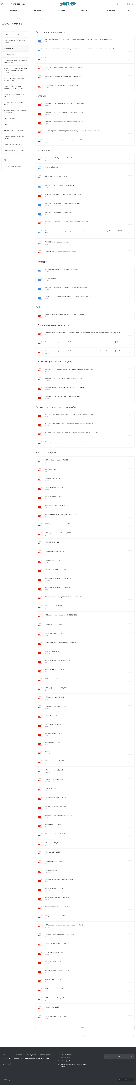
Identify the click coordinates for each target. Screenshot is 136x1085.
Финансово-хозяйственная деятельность (14, 103)
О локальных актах (51, 278)
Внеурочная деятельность (13, 130)
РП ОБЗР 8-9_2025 (51, 715)
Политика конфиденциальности (102, 1079)
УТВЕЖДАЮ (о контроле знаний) (57, 242)
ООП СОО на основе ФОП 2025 (56, 460)
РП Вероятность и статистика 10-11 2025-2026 (61, 615)
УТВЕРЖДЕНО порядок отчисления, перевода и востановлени (68, 296)
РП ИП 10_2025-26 (51, 752)
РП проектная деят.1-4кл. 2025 (56, 943)
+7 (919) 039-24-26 (17, 4)
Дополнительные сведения (14, 150)
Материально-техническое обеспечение (14, 79)
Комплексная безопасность (14, 144)
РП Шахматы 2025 (51, 870)
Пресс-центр (45, 1055)
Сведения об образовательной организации (32, 1058)
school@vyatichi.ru (67, 1061)
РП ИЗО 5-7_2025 (51, 788)
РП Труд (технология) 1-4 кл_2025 (57, 898)
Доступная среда (10, 118)
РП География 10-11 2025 (54, 606)
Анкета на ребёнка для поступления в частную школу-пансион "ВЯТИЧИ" (72, 131)
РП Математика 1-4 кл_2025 (55, 989)
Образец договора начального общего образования (64, 103)
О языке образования (53, 167)
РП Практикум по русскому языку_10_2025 (60, 515)
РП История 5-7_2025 (52, 743)
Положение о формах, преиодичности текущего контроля (66, 222)
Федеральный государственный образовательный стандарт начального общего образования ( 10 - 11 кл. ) (84, 351)
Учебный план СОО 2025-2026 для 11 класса (60, 251)
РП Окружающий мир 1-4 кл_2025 (57, 970)
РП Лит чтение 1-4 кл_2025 (54, 998)
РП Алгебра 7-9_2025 (52, 843)
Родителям (18, 1055)
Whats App (9, 1064)
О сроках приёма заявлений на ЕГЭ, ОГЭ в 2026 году (64, 315)
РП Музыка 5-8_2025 (52, 852)
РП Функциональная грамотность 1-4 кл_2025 (61, 879)
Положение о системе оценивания (58, 212)
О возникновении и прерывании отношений (61, 269)
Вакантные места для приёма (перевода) (15, 111)
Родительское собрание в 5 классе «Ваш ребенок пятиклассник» (69, 423)
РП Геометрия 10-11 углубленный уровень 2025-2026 (64, 597)
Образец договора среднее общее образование (63, 396)
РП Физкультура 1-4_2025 (54, 888)
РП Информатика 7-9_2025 (54, 761)
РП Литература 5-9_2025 (54, 861)
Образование (9, 54)
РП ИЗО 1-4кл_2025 (52, 1007)
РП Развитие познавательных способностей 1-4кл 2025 (65, 925)
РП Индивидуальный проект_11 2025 (58, 578)
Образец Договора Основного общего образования (64, 387)
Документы (8, 48)
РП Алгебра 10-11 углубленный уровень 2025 (61, 642)
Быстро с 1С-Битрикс (125, 1080)
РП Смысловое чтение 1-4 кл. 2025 (57, 907)
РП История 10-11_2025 (53, 560)
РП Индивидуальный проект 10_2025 (58, 588)
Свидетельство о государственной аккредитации (63, 67)
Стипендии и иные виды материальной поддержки (13, 87)
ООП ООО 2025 (50, 469)
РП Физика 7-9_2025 (52, 679)
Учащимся (31, 1055)
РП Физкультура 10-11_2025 (54, 487)
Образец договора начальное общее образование (64, 378)
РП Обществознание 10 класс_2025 (58, 533)
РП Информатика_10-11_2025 (55, 569)
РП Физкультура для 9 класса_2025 (57, 660)
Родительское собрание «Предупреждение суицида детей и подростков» (72, 433)
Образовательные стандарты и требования (15, 61)
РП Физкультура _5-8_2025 (54, 670)
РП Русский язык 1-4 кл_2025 (55, 916)
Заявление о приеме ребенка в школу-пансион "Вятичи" (65, 140)
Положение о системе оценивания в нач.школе (62, 203)
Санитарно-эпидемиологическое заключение (62, 85)
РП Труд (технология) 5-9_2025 (56, 688)
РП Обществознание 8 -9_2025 (56, 706)
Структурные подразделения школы (15, 41)
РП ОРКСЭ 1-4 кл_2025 (53, 961)
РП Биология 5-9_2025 (53, 825)
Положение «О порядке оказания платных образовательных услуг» (69, 369)
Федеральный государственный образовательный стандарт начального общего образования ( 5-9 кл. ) (83, 342)
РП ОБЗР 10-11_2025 (52, 542)
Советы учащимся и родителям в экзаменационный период (67, 442)
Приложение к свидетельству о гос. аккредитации (63, 76)
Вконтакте (4, 1064)
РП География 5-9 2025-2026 (55, 806)
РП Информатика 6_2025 (54, 770)
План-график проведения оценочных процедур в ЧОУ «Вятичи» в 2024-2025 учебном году (78, 40)
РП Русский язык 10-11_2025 (55, 505)
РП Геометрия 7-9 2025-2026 (55, 797)
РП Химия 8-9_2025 (52, 651)
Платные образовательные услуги (14, 95)
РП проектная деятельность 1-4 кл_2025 (59, 934)
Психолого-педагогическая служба (14, 137)
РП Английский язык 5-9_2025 (56, 834)
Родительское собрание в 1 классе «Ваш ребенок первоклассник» (69, 414)
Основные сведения (11, 34)
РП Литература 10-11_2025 (54, 551)
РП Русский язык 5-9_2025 (54, 697)
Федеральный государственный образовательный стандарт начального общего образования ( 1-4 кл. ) (83, 333)
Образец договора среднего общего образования (64, 121)
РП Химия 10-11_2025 (52, 478)
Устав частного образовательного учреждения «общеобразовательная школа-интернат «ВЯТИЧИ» (81, 49)
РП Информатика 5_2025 (54, 779)
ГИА (5, 124)
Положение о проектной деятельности (59, 185)
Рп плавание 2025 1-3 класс (55, 952)
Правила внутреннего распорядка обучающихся (63, 194)
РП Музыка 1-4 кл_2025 (53, 980)
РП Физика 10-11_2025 (53, 496)
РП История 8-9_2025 (53, 733)
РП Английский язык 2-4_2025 (56, 1016)
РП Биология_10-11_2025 (53, 624)
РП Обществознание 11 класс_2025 (57, 524)
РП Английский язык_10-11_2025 (56, 633)
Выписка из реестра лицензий (56, 58)
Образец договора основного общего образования (64, 112)
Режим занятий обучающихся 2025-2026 (59, 158)
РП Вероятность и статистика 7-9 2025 (59, 815)
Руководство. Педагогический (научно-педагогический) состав (15, 70)
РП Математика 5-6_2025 (54, 724)
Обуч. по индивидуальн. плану (56, 176)
